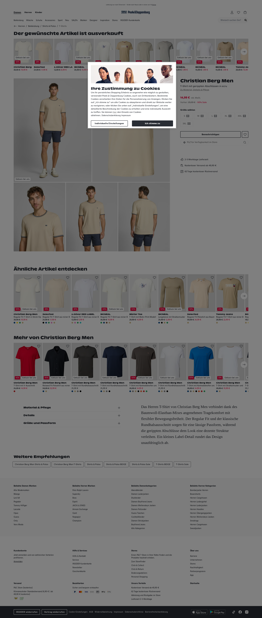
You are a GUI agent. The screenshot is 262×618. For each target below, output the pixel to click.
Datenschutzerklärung (111, 115)
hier (115, 112)
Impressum (126, 115)
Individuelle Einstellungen (109, 123)
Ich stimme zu (152, 123)
